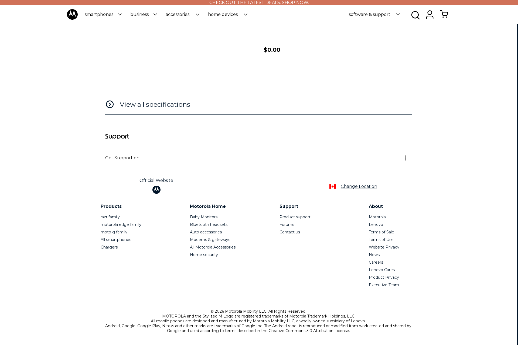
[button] (103, 14)
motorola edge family (121, 224)
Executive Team (384, 284)
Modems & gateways (210, 239)
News (374, 254)
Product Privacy (384, 277)
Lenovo (376, 224)
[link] (444, 16)
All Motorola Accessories (213, 247)
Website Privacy (384, 247)
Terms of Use (381, 239)
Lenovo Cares (382, 269)
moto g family (114, 232)
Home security (204, 254)
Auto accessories (206, 232)
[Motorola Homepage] (72, 18)
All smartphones (116, 239)
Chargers (109, 247)
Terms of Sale (381, 232)
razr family (110, 217)
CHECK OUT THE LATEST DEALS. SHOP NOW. (259, 2)
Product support (295, 217)
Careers (376, 262)
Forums (287, 224)
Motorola (377, 217)
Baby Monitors (203, 217)
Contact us (290, 232)
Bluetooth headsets (208, 224)
